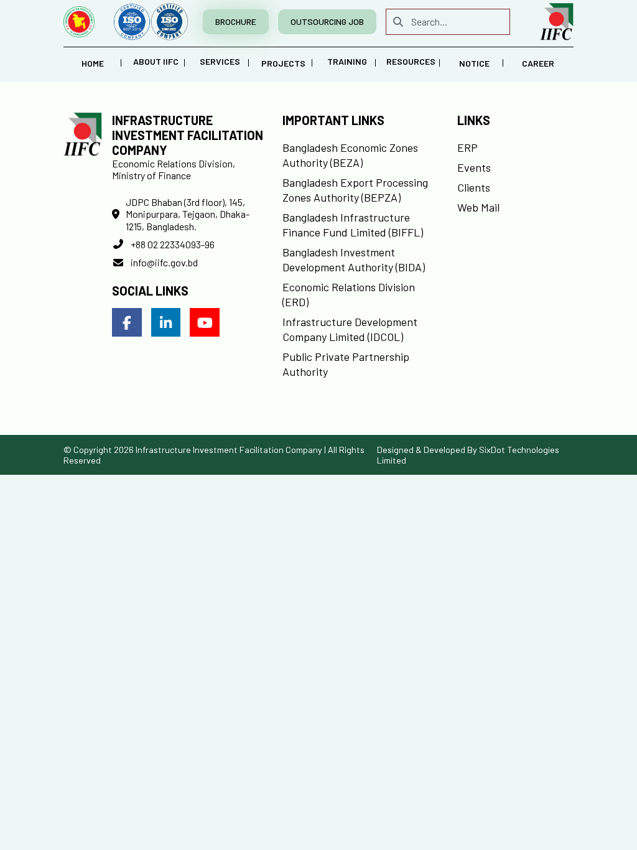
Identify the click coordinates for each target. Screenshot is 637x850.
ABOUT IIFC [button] (156, 62)
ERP (467, 147)
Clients (473, 187)
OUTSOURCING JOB (327, 21)
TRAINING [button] (347, 62)
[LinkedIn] (166, 322)
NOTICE (474, 63)
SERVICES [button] (220, 62)
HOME (92, 63)
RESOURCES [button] (410, 62)
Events (474, 167)
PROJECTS (283, 63)
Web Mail (478, 207)
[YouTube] (205, 322)
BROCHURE (235, 21)
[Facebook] (127, 322)
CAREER (538, 63)
